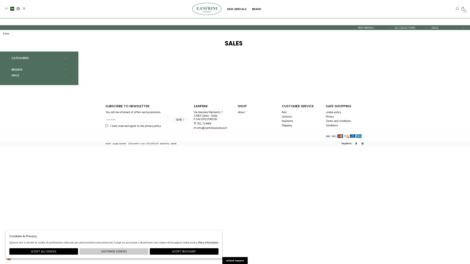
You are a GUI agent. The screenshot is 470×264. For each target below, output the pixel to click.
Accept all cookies (43, 251)
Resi (284, 112)
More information (208, 242)
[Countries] (18, 9)
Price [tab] (15, 75)
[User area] (24, 9)
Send (179, 119)
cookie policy (333, 112)
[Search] (457, 9)
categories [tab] (20, 58)
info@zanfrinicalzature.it (211, 128)
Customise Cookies (114, 251)
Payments (287, 121)
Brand (256, 9)
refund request (235, 260)
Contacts (287, 116)
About (241, 112)
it (6, 8)
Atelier (108, 143)
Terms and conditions (338, 121)
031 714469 (204, 123)
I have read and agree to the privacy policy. (135, 126)
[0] (462, 9)
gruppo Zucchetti (119, 143)
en (12, 8)
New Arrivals (237, 9)
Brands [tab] (17, 70)
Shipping (287, 125)
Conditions (332, 125)
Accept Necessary (184, 251)
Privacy (330, 116)
